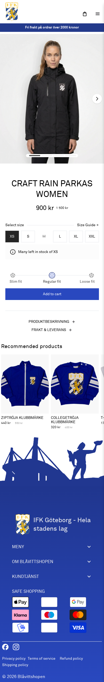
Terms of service (41, 658)
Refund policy (71, 658)
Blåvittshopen (31, 676)
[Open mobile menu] (97, 13)
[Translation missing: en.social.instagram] (16, 647)
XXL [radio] (92, 236)
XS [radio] (12, 236)
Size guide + (88, 225)
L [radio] (60, 236)
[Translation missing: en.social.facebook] (5, 647)
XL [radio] (76, 236)
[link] (52, 27)
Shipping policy (15, 665)
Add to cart (52, 294)
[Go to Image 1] (34, 155)
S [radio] (28, 236)
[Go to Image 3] (58, 155)
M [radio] (44, 236)
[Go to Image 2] (46, 155)
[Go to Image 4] (70, 155)
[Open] (85, 14)
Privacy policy (14, 658)
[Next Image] (97, 99)
